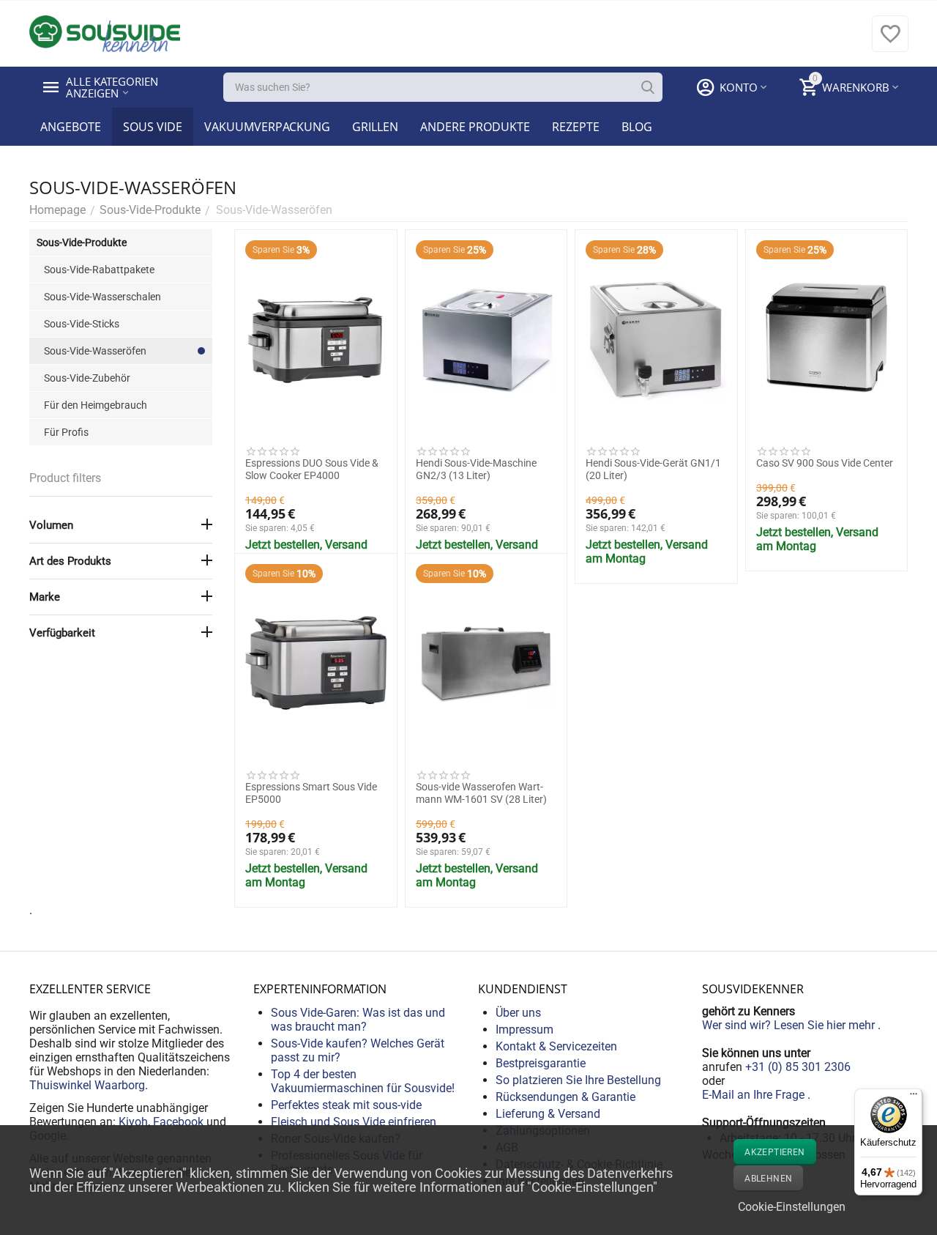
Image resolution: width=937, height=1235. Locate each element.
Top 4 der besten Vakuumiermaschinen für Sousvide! (363, 1081)
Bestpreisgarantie (541, 1063)
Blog (636, 127)
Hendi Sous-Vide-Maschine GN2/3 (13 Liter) (476, 469)
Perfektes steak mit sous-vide (346, 1105)
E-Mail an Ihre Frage (754, 1095)
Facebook (178, 1122)
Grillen (375, 127)
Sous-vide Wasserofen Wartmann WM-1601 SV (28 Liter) (481, 793)
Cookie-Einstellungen (791, 1207)
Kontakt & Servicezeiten (556, 1046)
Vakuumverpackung (267, 127)
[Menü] (913, 1097)
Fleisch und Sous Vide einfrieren (353, 1122)
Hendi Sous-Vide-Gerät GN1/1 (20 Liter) (653, 469)
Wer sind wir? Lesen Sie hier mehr (790, 1025)
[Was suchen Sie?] (647, 87)
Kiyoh (133, 1122)
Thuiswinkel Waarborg (87, 1085)
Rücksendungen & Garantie (565, 1097)
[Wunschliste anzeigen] (890, 41)
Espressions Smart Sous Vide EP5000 (311, 793)
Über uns (518, 1013)
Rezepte (576, 127)
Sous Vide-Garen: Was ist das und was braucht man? (358, 1020)
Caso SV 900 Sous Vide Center (824, 463)
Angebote (70, 127)
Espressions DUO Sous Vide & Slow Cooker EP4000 (311, 469)
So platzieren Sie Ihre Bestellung (578, 1080)
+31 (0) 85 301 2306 (798, 1067)
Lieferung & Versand (548, 1114)
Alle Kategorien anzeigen (113, 87)
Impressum (524, 1029)
